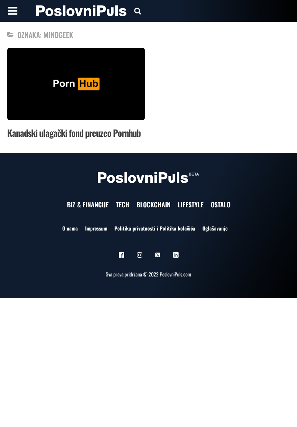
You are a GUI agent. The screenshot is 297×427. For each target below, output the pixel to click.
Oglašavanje (214, 228)
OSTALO (220, 204)
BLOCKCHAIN (154, 204)
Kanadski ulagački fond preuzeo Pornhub (74, 132)
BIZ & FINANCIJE (88, 204)
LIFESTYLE (191, 204)
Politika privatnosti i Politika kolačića (154, 228)
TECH (122, 204)
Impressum (96, 228)
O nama (70, 228)
